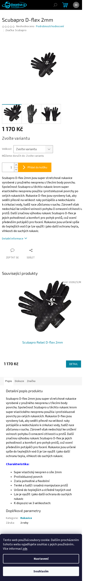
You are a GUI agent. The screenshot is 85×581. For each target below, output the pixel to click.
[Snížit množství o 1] (16, 169)
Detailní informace (12, 239)
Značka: (15, 30)
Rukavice (26, 518)
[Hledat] (55, 5)
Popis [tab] (8, 381)
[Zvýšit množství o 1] (16, 165)
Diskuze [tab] (19, 381)
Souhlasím (41, 571)
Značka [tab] (31, 381)
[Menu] (76, 5)
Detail (73, 364)
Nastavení (41, 559)
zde (25, 549)
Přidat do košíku (37, 167)
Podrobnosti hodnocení (50, 26)
